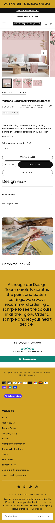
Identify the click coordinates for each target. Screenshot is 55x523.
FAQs (4, 417)
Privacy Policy (9, 464)
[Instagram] (24, 487)
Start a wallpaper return (14, 475)
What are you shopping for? (16, 143)
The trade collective (27, 11)
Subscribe (44, 516)
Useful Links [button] (8, 410)
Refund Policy (9, 428)
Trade (5, 454)
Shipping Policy (9, 433)
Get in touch (8, 423)
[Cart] (51, 24)
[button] (27, 17)
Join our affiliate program (15, 470)
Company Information (13, 443)
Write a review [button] (27, 359)
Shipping (39, 106)
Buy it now (27, 173)
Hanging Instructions (12, 449)
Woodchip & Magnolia (14, 93)
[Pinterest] (36, 487)
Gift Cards (7, 459)
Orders (5, 438)
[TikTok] (30, 487)
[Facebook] (19, 487)
